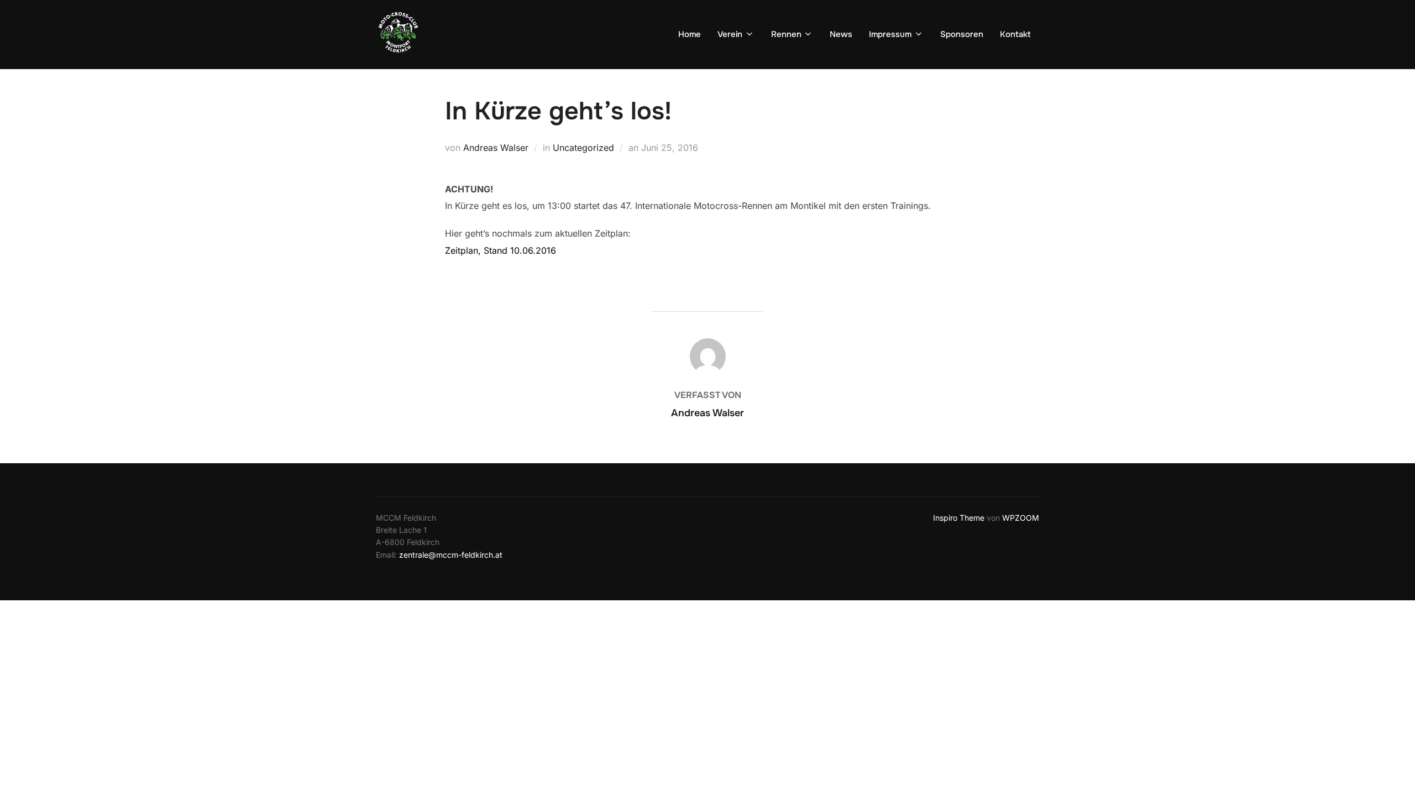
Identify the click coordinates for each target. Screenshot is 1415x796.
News (841, 34)
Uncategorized (583, 147)
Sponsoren (961, 34)
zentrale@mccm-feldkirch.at (450, 554)
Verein (729, 34)
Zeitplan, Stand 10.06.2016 (500, 250)
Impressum (890, 34)
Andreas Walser (495, 147)
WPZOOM (1020, 517)
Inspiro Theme (958, 517)
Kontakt (1015, 34)
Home (689, 34)
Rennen (786, 34)
